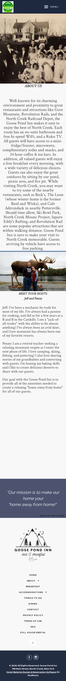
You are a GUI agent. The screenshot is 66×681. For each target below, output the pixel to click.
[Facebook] (30, 657)
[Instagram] (36, 657)
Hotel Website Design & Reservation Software (31, 672)
